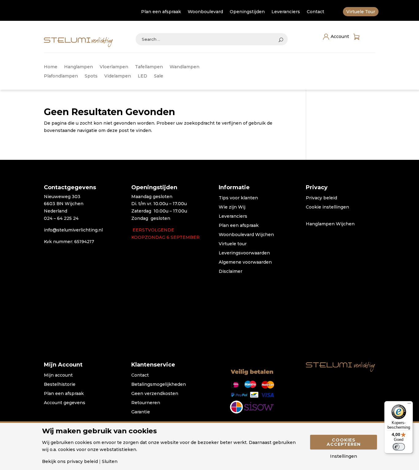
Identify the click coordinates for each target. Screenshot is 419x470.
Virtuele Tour (360, 11)
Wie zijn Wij (232, 207)
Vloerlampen (114, 67)
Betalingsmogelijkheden (158, 384)
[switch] (399, 446)
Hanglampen (78, 67)
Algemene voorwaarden (245, 262)
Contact (315, 11)
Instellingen (343, 456)
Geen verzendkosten (154, 393)
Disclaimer (230, 271)
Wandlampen (184, 67)
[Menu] (409, 404)
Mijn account (58, 375)
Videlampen (117, 76)
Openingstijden (247, 11)
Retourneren (145, 402)
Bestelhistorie (59, 384)
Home (50, 67)
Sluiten (109, 461)
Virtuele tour (233, 244)
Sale (158, 76)
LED (142, 76)
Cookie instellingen (327, 207)
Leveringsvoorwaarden (244, 253)
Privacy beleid (321, 198)
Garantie (140, 412)
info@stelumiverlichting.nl (73, 230)
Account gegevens (64, 402)
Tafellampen (149, 67)
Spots (91, 76)
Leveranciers (285, 11)
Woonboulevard (205, 11)
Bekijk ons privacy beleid (70, 461)
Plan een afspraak (161, 11)
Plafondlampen (61, 76)
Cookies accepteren (344, 442)
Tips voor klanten (238, 198)
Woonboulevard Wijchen (246, 234)
